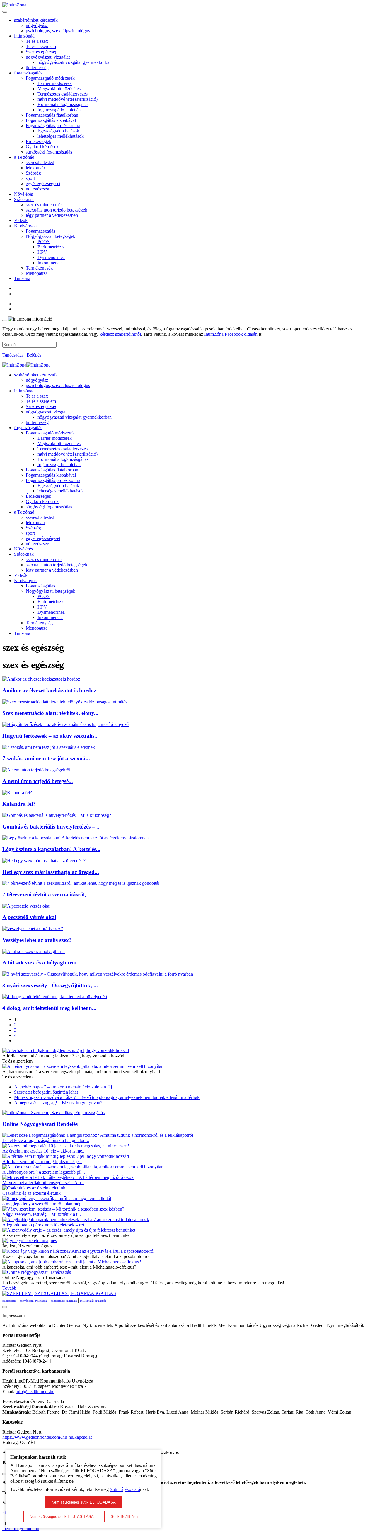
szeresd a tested (40, 162)
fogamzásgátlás (28, 72)
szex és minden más (44, 204)
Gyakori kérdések (42, 146)
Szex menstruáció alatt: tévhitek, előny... (50, 713)
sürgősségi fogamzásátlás (49, 151)
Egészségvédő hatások (58, 130)
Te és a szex (37, 41)
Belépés (34, 354)
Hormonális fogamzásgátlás (63, 104)
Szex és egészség (41, 51)
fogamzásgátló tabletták (59, 109)
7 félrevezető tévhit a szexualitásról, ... (47, 895)
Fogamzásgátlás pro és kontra (53, 125)
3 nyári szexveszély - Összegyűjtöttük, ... (50, 985)
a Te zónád (24, 157)
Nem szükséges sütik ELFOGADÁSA (84, 1502)
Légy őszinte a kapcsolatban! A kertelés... (51, 849)
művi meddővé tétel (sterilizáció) (68, 99)
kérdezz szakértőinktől (120, 334)
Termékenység (39, 267)
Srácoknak (24, 199)
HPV (42, 252)
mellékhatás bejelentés (93, 1300)
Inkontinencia (50, 262)
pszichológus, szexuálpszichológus (58, 30)
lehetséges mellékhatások (61, 136)
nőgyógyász (37, 25)
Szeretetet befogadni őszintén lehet (46, 1092)
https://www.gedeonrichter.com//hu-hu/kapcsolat (47, 1437)
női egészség (37, 188)
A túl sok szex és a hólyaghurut (39, 962)
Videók (21, 220)
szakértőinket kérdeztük (36, 20)
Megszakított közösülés (59, 88)
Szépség (33, 173)
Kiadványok (25, 225)
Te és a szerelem (41, 46)
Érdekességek (38, 141)
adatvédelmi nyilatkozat (33, 1300)
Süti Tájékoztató (125, 1489)
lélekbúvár (35, 167)
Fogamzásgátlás (40, 231)
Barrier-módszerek (55, 83)
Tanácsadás (12, 354)
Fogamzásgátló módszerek (50, 78)
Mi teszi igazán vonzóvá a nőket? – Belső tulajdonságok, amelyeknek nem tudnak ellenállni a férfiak (107, 1097)
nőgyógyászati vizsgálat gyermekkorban (75, 62)
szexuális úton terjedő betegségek (56, 209)
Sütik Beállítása (124, 1516)
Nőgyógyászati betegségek (50, 236)
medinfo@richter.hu (20, 1528)
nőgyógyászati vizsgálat (48, 56)
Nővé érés (23, 194)
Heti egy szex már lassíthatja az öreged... (50, 872)
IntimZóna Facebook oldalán (231, 334)
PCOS (44, 241)
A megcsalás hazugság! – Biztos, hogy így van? (58, 1102)
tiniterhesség (37, 67)
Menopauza (36, 273)
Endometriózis (51, 246)
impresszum (9, 1300)
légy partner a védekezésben (52, 215)
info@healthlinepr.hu (35, 1391)
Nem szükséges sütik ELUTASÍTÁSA (62, 1516)
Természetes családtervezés (63, 93)
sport (30, 178)
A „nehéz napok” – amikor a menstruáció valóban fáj (63, 1086)
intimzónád (24, 35)
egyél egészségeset (43, 183)
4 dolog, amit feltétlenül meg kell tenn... (49, 1008)
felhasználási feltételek (64, 1300)
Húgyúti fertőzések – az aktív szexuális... (50, 736)
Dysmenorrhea (51, 257)
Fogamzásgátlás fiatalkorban (52, 115)
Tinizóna (22, 278)
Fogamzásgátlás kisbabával (51, 120)
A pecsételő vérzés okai (29, 917)
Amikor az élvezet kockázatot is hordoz (49, 690)
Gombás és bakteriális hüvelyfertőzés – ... (51, 827)
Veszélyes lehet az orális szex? (37, 940)
